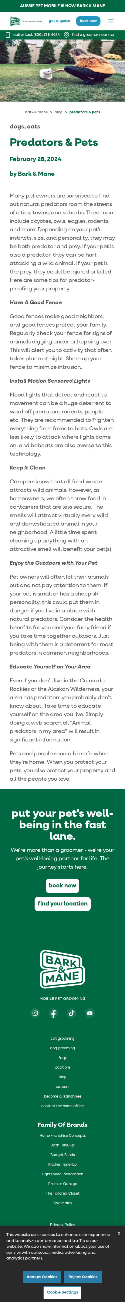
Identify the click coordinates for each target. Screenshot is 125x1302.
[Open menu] (110, 21)
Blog (58, 112)
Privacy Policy (62, 1225)
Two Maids (62, 1203)
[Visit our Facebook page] (53, 1013)
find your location (63, 904)
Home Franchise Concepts (62, 1136)
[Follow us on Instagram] (35, 1013)
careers (62, 1087)
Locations (63, 1068)
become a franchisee (62, 1096)
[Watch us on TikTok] (71, 1013)
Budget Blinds (62, 1155)
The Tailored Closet (62, 1194)
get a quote (59, 21)
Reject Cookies (83, 1277)
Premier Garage (62, 1184)
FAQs (63, 1058)
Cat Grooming (63, 1039)
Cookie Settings (62, 1292)
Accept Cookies (42, 1277)
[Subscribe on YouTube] (90, 1013)
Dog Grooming (62, 1048)
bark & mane (36, 112)
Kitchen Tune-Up (62, 1165)
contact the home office (62, 1106)
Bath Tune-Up (63, 1145)
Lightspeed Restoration (62, 1174)
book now (88, 21)
